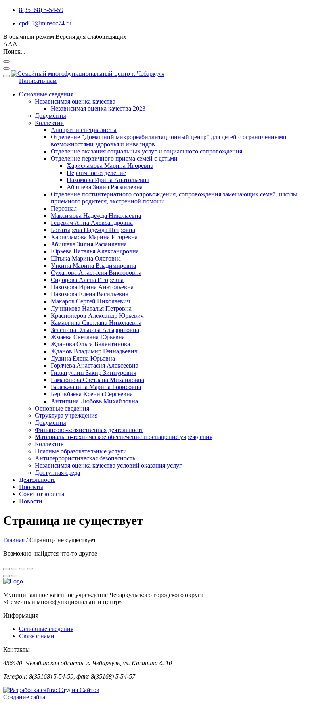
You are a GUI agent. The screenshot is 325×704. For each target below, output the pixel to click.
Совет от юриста (41, 494)
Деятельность (37, 479)
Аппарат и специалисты (84, 130)
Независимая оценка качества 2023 (98, 108)
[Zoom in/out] (30, 569)
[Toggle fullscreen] (22, 569)
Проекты (31, 486)
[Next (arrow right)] (14, 576)
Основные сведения (46, 94)
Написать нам (38, 80)
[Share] (14, 569)
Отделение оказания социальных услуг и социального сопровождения (146, 151)
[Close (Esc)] (6, 569)
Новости (30, 501)
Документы (50, 115)
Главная (14, 540)
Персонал (64, 208)
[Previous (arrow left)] (6, 576)
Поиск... (14, 51)
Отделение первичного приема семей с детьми (114, 158)
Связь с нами (36, 636)
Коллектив (49, 122)
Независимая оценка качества (75, 101)
